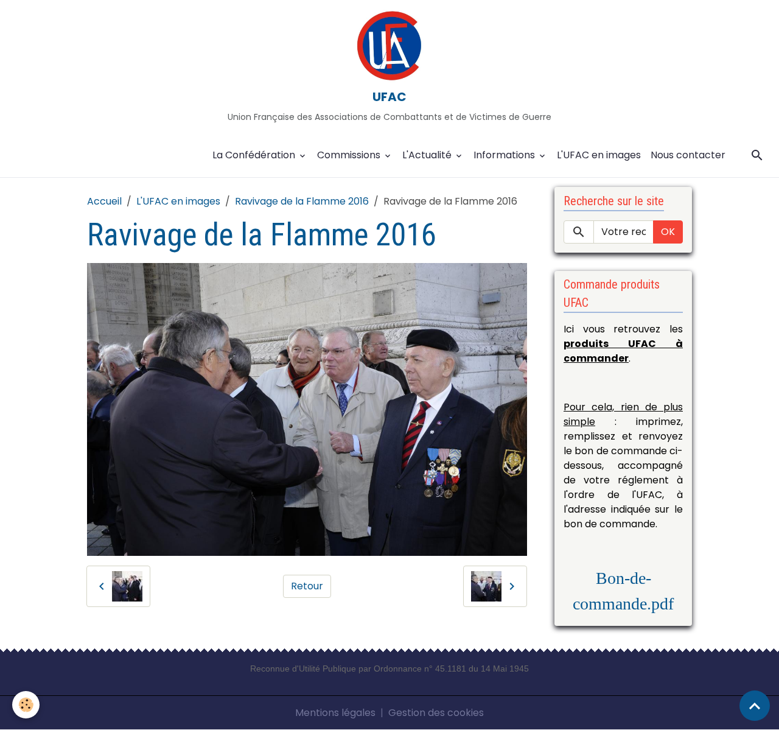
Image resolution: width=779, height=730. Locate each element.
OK (668, 232)
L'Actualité (428, 155)
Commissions (350, 155)
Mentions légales (335, 713)
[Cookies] (26, 704)
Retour (307, 586)
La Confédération (255, 155)
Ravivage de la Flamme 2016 (302, 201)
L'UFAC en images (599, 155)
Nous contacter (688, 155)
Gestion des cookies (436, 713)
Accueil (104, 201)
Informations (505, 155)
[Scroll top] (754, 705)
